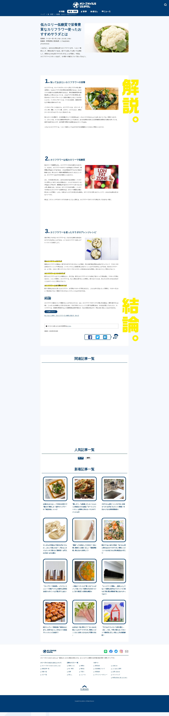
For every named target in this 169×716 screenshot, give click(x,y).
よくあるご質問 (116, 668)
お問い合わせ (116, 671)
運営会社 (97, 665)
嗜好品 (82, 668)
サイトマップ (116, 674)
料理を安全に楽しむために (119, 677)
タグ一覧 (44, 674)
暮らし (70, 674)
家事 (69, 671)
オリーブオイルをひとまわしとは (51, 665)
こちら (69, 326)
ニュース (83, 674)
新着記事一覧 (45, 668)
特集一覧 (44, 671)
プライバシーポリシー (101, 674)
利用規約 (97, 671)
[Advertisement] (67, 402)
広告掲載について (100, 668)
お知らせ (114, 665)
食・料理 (70, 668)
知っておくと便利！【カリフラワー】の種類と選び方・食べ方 (61, 315)
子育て (82, 671)
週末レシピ (71, 665)
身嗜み (82, 665)
